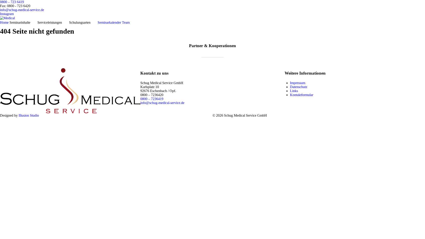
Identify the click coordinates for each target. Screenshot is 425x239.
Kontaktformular (301, 95)
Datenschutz (298, 87)
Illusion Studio (29, 115)
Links (294, 91)
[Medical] (7, 18)
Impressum (297, 83)
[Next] (417, 68)
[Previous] (8, 68)
